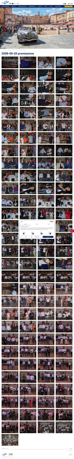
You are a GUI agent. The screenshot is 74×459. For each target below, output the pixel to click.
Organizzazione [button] (32, 6)
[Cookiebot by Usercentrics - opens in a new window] (50, 221)
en (70, 4)
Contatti (40, 6)
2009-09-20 (7, 448)
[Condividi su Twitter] (70, 450)
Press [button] (46, 6)
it (68, 4)
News (51, 6)
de (71, 4)
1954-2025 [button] (13, 6)
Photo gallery (70, 448)
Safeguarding (58, 6)
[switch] (33, 233)
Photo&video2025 (68, 6)
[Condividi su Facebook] (69, 450)
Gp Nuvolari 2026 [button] (5, 6)
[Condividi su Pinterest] (71, 450)
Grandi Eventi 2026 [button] (22, 6)
